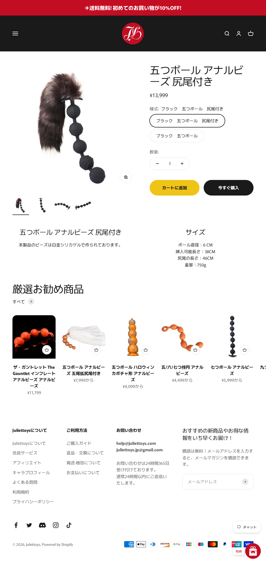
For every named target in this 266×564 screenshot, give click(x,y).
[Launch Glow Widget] (253, 551)
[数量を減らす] (157, 163)
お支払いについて (83, 472)
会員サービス (24, 452)
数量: (154, 152)
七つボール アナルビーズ (232, 370)
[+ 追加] (46, 349)
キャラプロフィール (31, 472)
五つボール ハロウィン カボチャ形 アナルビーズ (133, 373)
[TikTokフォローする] (68, 525)
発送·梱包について (83, 462)
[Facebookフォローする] (15, 525)
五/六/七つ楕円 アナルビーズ (182, 370)
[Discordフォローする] (42, 525)
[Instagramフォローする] (55, 525)
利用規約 (20, 492)
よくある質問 (24, 482)
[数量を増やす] (182, 163)
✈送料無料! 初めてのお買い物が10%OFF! (133, 7)
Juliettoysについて (29, 443)
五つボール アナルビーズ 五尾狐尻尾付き (83, 370)
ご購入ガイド (78, 443)
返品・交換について (85, 452)
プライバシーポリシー (33, 501)
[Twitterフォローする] (29, 525)
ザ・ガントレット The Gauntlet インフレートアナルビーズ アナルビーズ (34, 376)
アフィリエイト (27, 462)
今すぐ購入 (228, 187)
